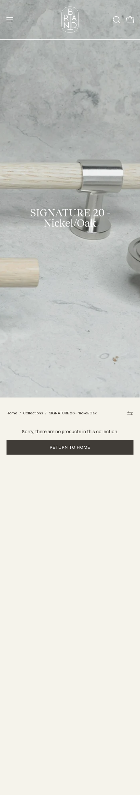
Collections (33, 413)
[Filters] (130, 413)
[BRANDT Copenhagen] (70, 19)
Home (12, 413)
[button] (115, 19)
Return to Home (70, 447)
